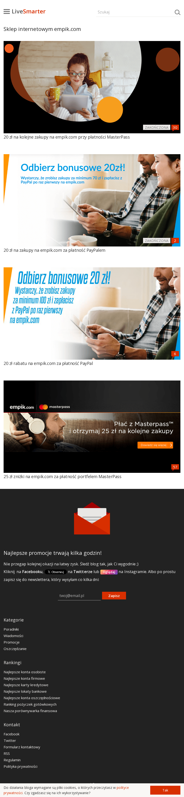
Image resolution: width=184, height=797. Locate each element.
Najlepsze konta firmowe (24, 678)
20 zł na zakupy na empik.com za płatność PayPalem (54, 250)
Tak (165, 790)
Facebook (11, 734)
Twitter (10, 740)
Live (29, 11)
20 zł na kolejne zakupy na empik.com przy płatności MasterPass (67, 137)
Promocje (12, 642)
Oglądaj (109, 572)
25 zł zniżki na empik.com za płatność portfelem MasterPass (62, 476)
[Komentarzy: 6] (175, 353)
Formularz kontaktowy (22, 746)
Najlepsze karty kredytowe (26, 684)
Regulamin (12, 759)
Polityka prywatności (20, 766)
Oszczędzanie (15, 648)
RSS (7, 753)
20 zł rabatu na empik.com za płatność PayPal (48, 363)
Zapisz (114, 595)
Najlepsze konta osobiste (25, 671)
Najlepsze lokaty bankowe (25, 691)
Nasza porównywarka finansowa (30, 710)
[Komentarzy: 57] (175, 466)
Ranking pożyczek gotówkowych (30, 704)
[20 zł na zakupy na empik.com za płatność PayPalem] (92, 200)
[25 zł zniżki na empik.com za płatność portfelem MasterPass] (92, 427)
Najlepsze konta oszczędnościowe (32, 697)
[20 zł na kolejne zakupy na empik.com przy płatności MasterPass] (92, 87)
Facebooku (32, 571)
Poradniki (11, 629)
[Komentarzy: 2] (175, 240)
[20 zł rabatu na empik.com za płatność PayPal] (92, 313)
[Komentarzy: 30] (175, 127)
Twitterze (82, 571)
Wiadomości (13, 635)
